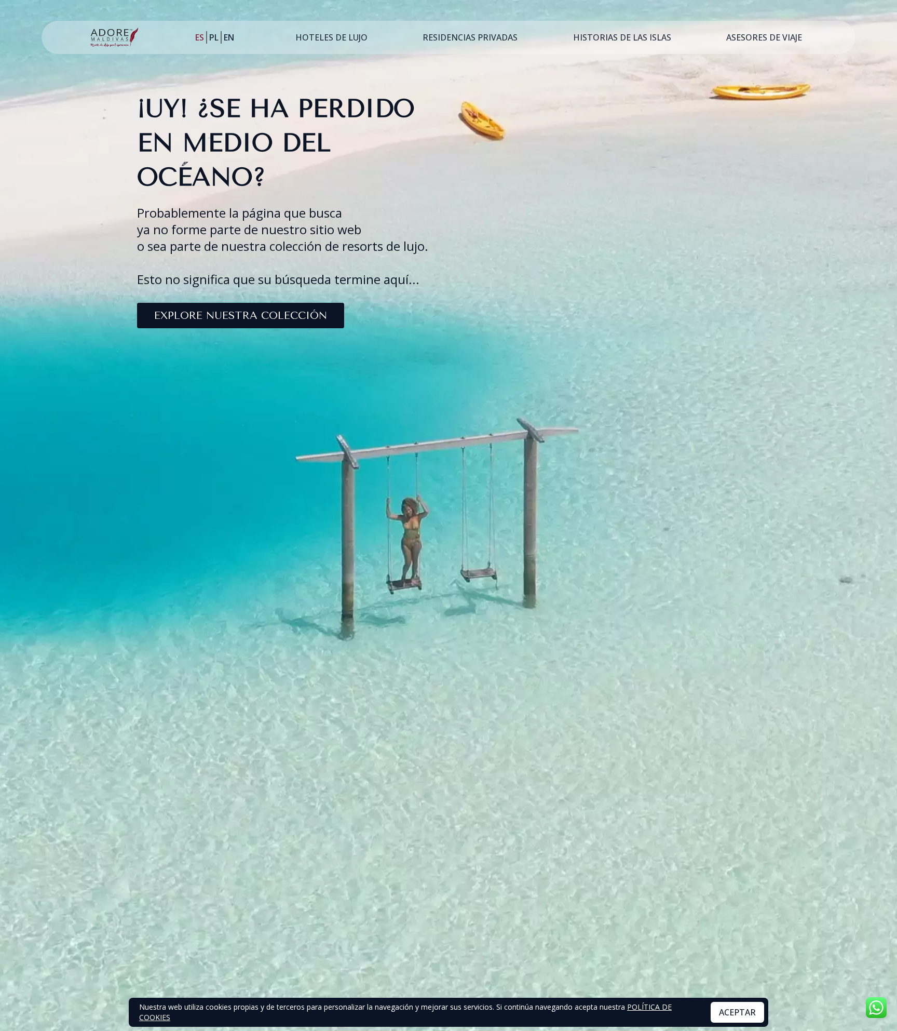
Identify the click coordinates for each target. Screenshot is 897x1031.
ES (199, 37)
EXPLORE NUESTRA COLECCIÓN (240, 316)
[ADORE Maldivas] (114, 37)
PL (214, 37)
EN (229, 37)
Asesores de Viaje (764, 37)
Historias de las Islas (622, 37)
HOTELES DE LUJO (331, 37)
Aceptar (737, 1012)
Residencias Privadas (470, 37)
